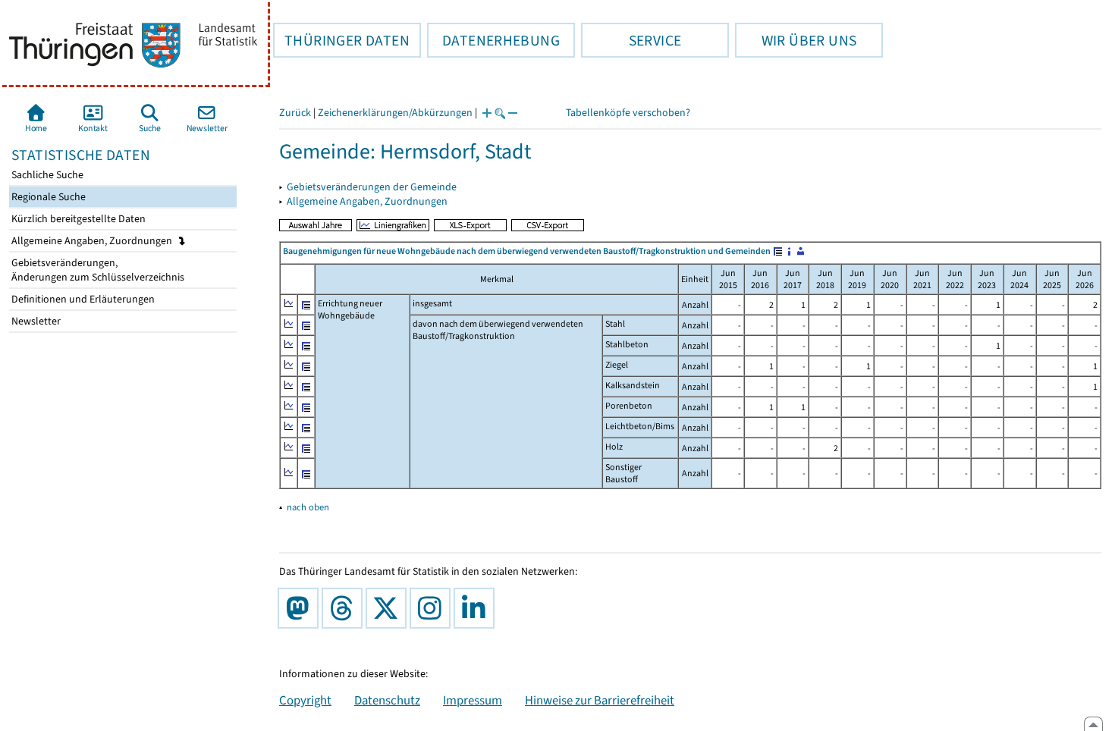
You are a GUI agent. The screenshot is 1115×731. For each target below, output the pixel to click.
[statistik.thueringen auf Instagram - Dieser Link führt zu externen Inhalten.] (433, 608)
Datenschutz (387, 700)
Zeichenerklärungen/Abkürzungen (395, 112)
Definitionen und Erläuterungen (82, 299)
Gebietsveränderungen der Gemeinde (372, 187)
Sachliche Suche (46, 175)
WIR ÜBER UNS (795, 40)
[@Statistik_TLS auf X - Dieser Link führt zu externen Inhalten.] (389, 608)
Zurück (295, 112)
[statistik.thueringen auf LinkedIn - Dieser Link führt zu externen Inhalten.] (477, 608)
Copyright (305, 700)
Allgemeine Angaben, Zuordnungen (93, 241)
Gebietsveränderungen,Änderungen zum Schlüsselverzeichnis (96, 270)
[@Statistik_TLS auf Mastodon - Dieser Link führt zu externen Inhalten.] (301, 608)
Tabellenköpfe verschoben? (628, 112)
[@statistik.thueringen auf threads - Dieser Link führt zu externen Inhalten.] (345, 608)
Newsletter (35, 321)
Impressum (472, 700)
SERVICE (631, 40)
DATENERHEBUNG (493, 40)
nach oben (308, 506)
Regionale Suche (47, 197)
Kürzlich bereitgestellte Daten (77, 219)
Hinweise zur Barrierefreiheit (599, 700)
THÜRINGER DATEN (341, 40)
